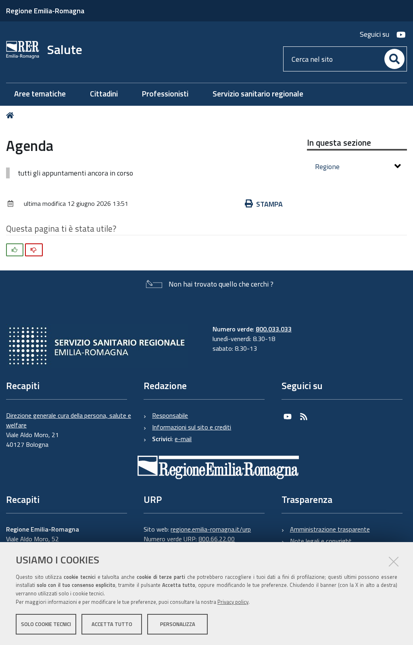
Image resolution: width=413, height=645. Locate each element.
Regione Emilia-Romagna (45, 10)
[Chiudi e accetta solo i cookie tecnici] (393, 561)
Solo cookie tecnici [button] (46, 624)
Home (11, 115)
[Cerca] (394, 59)
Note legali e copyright (321, 541)
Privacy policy (232, 602)
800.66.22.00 (216, 539)
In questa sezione (339, 142)
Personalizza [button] (177, 624)
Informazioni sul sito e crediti (191, 427)
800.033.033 (274, 329)
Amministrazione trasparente (330, 529)
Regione (327, 166)
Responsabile (170, 415)
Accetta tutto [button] (112, 624)
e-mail (183, 439)
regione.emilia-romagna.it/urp (211, 529)
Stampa (269, 204)
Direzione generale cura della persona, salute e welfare (68, 420)
